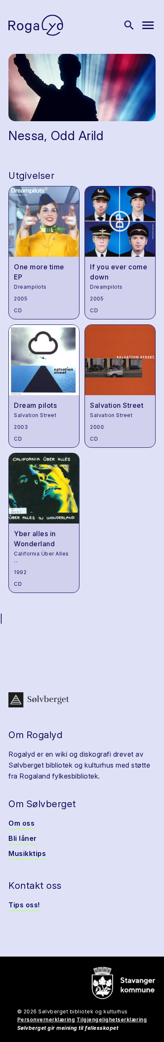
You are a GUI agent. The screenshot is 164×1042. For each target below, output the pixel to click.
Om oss (21, 823)
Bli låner (22, 838)
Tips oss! (24, 905)
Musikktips (27, 853)
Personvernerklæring (46, 1019)
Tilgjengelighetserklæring (112, 1019)
